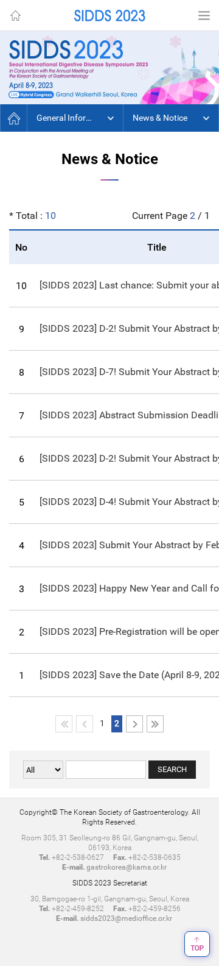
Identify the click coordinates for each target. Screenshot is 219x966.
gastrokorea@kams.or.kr (126, 867)
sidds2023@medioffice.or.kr (126, 918)
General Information (74, 118)
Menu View (204, 15)
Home (15, 15)
